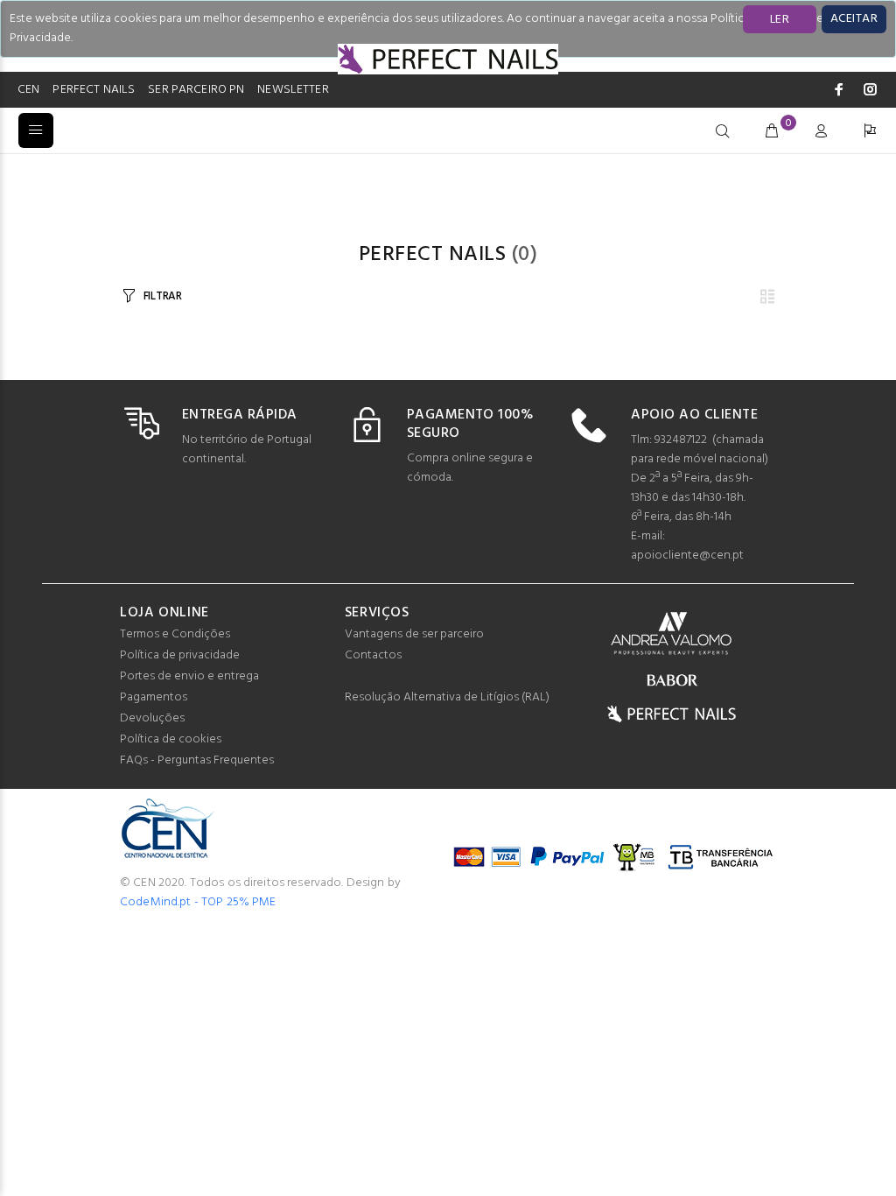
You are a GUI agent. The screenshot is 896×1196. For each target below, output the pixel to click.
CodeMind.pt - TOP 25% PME (198, 902)
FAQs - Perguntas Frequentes (197, 760)
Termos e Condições (175, 634)
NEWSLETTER (292, 90)
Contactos (373, 655)
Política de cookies (170, 739)
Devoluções (152, 718)
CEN (28, 90)
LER (779, 20)
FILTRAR (163, 296)
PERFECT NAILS (93, 90)
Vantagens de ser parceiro (414, 634)
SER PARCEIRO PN (196, 90)
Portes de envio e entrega (189, 676)
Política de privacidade (180, 655)
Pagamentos (153, 697)
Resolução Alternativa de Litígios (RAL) (447, 697)
